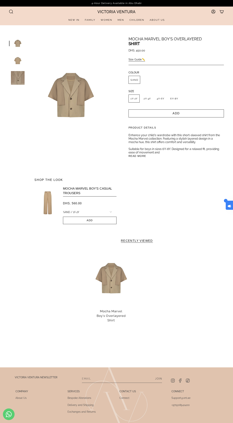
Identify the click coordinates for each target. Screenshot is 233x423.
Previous (28, 95)
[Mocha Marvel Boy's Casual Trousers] (48, 205)
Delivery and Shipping (81, 405)
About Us (21, 397)
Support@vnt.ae (180, 397)
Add (90, 220)
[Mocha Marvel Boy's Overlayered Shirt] (111, 278)
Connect (124, 397)
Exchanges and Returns (82, 411)
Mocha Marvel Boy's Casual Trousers (87, 191)
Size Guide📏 (137, 59)
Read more (137, 156)
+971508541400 (180, 405)
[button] (11, 11)
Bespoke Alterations (79, 397)
